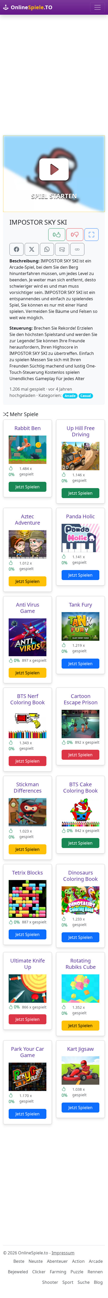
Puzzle (77, 1272)
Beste (18, 1261)
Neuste (36, 1261)
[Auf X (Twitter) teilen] (32, 249)
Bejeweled (18, 1272)
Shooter (50, 1282)
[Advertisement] (54, 75)
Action (78, 1261)
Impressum (63, 1253)
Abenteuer (57, 1261)
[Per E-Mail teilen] (62, 249)
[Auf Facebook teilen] (16, 249)
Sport (67, 1282)
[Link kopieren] (77, 249)
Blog (98, 1282)
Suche (84, 1282)
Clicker (39, 1272)
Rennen (95, 1272)
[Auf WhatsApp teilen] (47, 249)
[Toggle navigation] (97, 7)
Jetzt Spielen (27, 487)
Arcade (96, 1261)
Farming (58, 1272)
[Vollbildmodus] (91, 234)
